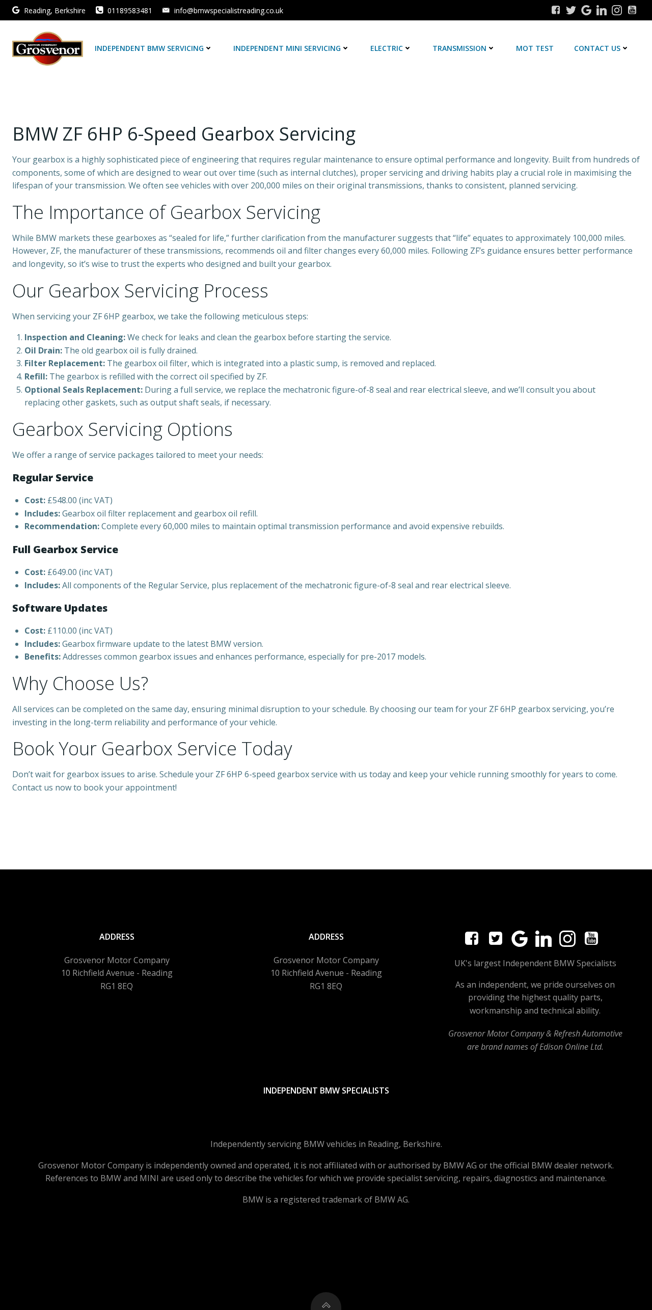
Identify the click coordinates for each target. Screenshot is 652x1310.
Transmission (459, 48)
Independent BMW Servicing (149, 48)
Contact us (597, 48)
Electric (386, 48)
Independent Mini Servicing (287, 48)
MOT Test (535, 48)
